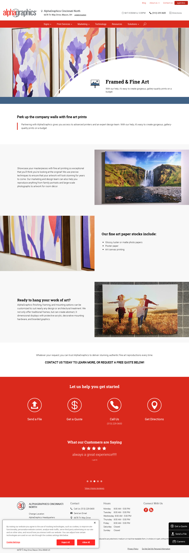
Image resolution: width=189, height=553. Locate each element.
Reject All (65, 542)
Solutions (132, 24)
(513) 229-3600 (159, 12)
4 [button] (98, 481)
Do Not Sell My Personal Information (156, 548)
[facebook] (145, 510)
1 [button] (88, 481)
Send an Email (80, 513)
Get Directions (154, 419)
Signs (46, 24)
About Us (153, 3)
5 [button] (101, 481)
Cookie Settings (13, 542)
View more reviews (94, 488)
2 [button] (91, 481)
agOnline (181, 3)
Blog (144, 3)
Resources (117, 24)
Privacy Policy (133, 548)
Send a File (181, 533)
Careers (181, 541)
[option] (94, 462)
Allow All (86, 542)
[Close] (95, 523)
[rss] (151, 510)
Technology (100, 24)
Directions (177, 12)
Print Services (63, 24)
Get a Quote (181, 526)
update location (80, 15)
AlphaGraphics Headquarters (42, 517)
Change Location (36, 513)
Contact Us (168, 3)
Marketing (82, 24)
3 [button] (95, 481)
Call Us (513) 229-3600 (84, 508)
